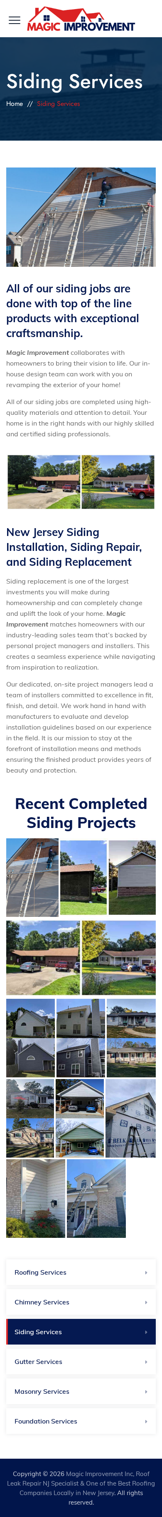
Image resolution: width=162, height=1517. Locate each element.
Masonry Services (42, 1391)
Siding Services (38, 1332)
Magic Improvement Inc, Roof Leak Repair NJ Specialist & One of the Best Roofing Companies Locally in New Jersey (81, 1483)
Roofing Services (40, 1272)
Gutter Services (38, 1361)
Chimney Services (42, 1302)
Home (14, 103)
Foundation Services (46, 1421)
